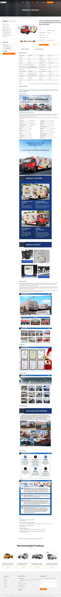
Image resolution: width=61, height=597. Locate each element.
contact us (43, 589)
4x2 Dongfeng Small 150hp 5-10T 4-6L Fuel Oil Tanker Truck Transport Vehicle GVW (30, 564)
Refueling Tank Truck (39, 538)
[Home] (3, 2)
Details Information (25, 49)
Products (33, 2)
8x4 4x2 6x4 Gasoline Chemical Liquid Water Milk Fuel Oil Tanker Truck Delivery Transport (44, 564)
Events (38, 2)
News (5, 583)
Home (23, 2)
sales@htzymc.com (8, 46)
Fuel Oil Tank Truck (23, 538)
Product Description (39, 49)
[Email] (6, 51)
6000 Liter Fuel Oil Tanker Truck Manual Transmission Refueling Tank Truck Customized (15, 564)
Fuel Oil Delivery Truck (31, 538)
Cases (5, 585)
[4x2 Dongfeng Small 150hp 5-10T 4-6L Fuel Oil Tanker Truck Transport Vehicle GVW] (30, 556)
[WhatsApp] (4, 51)
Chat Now (50, 2)
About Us (27, 2)
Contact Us (43, 2)
